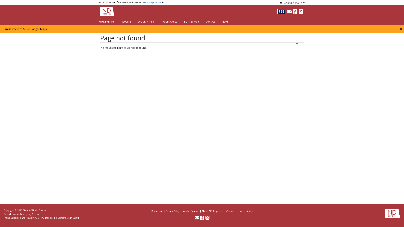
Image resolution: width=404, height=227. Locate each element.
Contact (230, 211)
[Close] (401, 29)
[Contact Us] (289, 11)
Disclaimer (156, 211)
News (225, 21)
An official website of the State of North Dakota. (130, 2)
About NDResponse (212, 211)
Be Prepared (191, 21)
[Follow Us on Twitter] (301, 11)
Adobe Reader (190, 211)
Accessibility (246, 211)
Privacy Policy (173, 211)
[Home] (107, 11)
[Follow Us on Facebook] (295, 11)
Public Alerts (169, 21)
